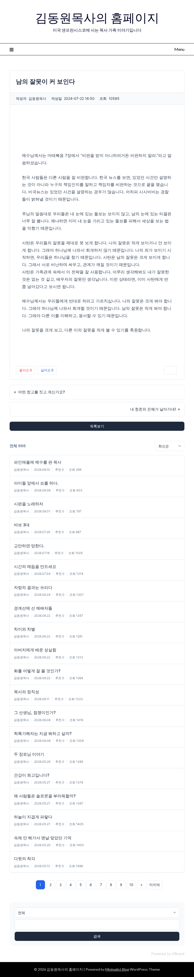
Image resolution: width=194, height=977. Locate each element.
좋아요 (25, 370)
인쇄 (170, 370)
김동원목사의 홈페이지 (97, 18)
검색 (97, 936)
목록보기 (97, 426)
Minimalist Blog (117, 969)
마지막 (154, 885)
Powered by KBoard (167, 953)
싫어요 (47, 370)
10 (131, 885)
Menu (179, 49)
